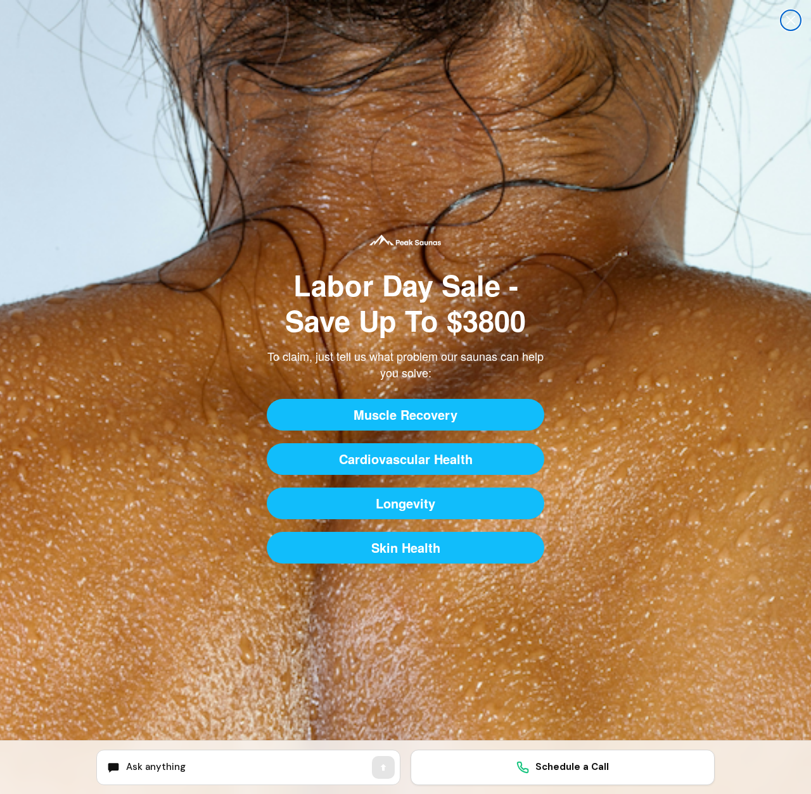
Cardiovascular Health (406, 459)
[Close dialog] (791, 20)
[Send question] (383, 767)
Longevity (405, 503)
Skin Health (405, 547)
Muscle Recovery (405, 414)
